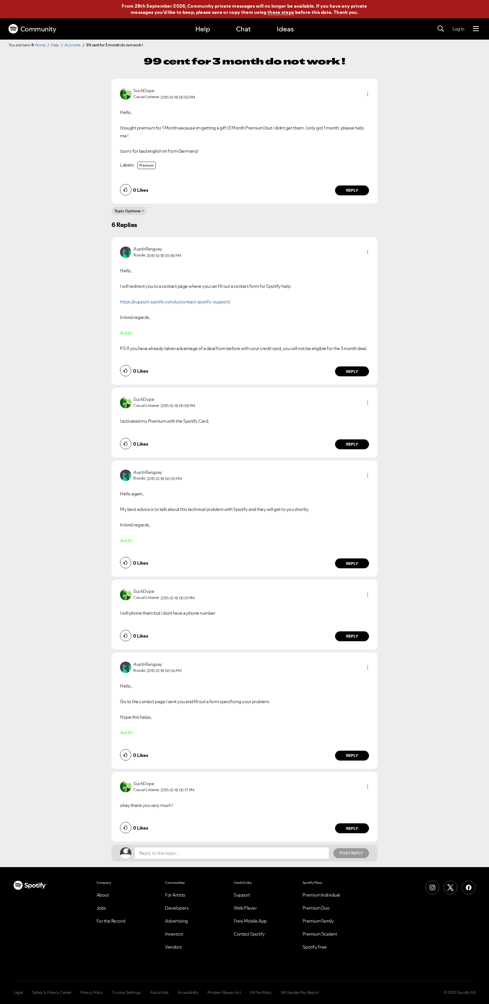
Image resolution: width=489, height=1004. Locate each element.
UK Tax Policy (261, 992)
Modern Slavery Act (224, 992)
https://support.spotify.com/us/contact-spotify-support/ (175, 302)
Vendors (173, 947)
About (102, 895)
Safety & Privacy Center (52, 992)
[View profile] (125, 93)
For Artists (175, 895)
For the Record (110, 921)
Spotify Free (315, 947)
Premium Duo (316, 908)
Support (242, 895)
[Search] (440, 29)
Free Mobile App (250, 921)
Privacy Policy (91, 992)
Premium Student (320, 934)
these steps (280, 12)
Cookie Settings (126, 992)
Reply (352, 190)
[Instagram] (432, 887)
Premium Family (318, 921)
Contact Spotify (249, 934)
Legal (18, 992)
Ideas (285, 29)
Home (40, 45)
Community (38, 29)
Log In (458, 29)
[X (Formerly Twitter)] (450, 887)
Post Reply (351, 853)
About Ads (159, 992)
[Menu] (476, 29)
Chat (243, 29)
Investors (174, 934)
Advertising (176, 921)
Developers (176, 908)
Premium (146, 165)
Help (202, 29)
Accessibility (188, 992)
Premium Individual (321, 895)
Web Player (245, 908)
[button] (367, 94)
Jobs (101, 908)
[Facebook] (468, 887)
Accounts (73, 45)
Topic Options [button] (127, 211)
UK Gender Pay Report (300, 992)
